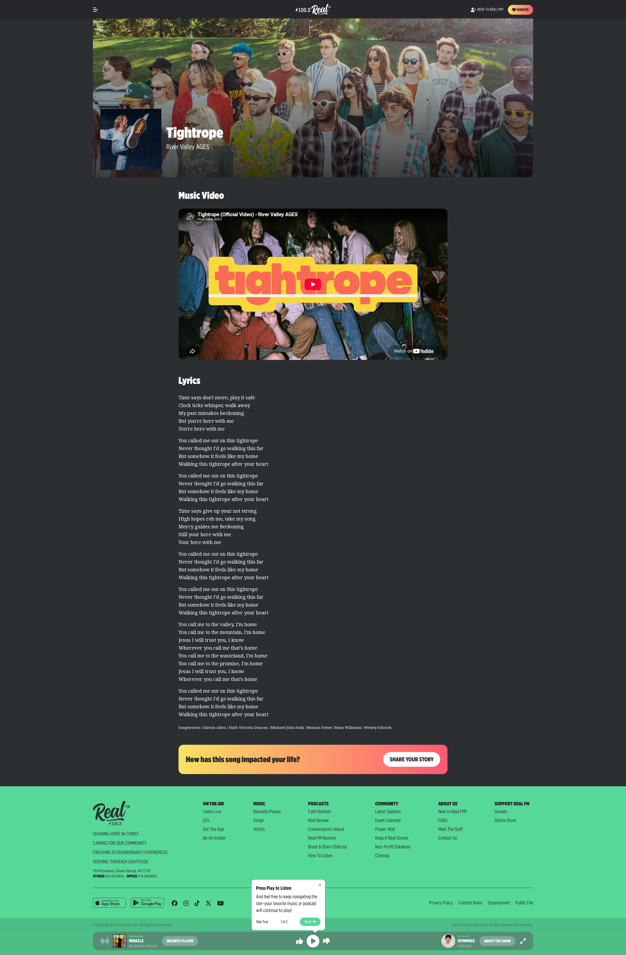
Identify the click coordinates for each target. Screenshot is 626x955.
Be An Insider (214, 838)
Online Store (505, 820)
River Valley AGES (187, 147)
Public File (524, 903)
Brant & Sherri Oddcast (327, 847)
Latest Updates (388, 811)
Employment (499, 903)
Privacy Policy (441, 903)
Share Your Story (412, 759)
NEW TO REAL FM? (490, 9)
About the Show (497, 941)
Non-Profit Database (393, 847)
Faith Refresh (319, 811)
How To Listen (320, 855)
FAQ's (443, 820)
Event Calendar (388, 820)
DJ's (206, 820)
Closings (382, 855)
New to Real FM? (452, 811)
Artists (259, 829)
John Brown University (512, 924)
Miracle (136, 941)
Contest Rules (470, 903)
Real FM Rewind (321, 838)
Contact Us (447, 838)
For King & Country (143, 946)
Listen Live (212, 811)
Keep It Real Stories (391, 838)
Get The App (213, 829)
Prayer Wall (385, 829)
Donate (522, 9)
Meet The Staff (450, 829)
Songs (258, 820)
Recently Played (266, 811)
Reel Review (318, 820)
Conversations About (326, 829)
